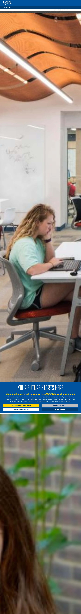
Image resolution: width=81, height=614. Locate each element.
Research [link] (32, 12)
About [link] (4, 12)
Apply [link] (60, 9)
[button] (63, 12)
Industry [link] (39, 12)
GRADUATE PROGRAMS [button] (21, 409)
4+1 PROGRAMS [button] (60, 409)
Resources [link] (69, 9)
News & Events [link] (47, 12)
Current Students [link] (23, 12)
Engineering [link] (6, 7)
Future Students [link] (12, 12)
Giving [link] (64, 9)
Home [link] (56, 9)
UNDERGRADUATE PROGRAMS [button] (21, 405)
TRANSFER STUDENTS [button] (59, 405)
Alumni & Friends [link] (57, 12)
